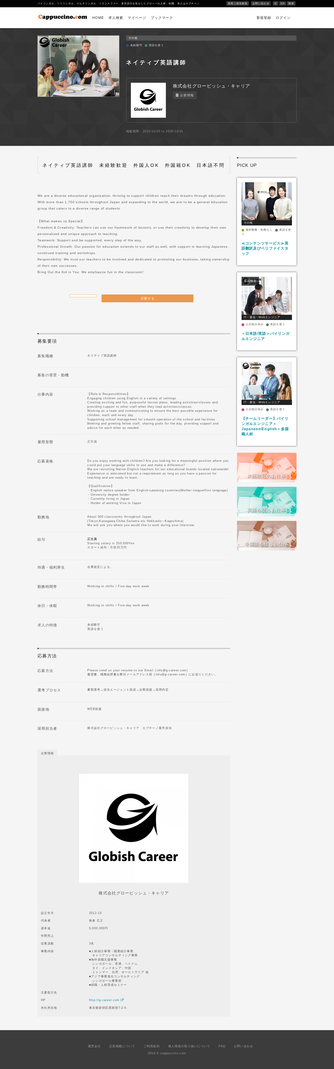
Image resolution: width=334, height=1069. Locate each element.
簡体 (291, 3)
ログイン (283, 18)
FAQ (222, 1046)
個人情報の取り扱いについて (189, 1046)
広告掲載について (122, 1046)
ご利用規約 (152, 1046)
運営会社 (94, 1046)
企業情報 (186, 95)
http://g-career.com (105, 1000)
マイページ (137, 18)
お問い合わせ (260, 3)
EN (283, 3)
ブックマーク (162, 18)
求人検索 (115, 18)
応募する (148, 298)
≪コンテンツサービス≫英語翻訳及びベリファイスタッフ (265, 248)
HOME (98, 18)
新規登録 (264, 18)
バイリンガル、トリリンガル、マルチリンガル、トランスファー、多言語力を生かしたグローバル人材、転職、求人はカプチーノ (118, 3)
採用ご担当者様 (237, 3)
